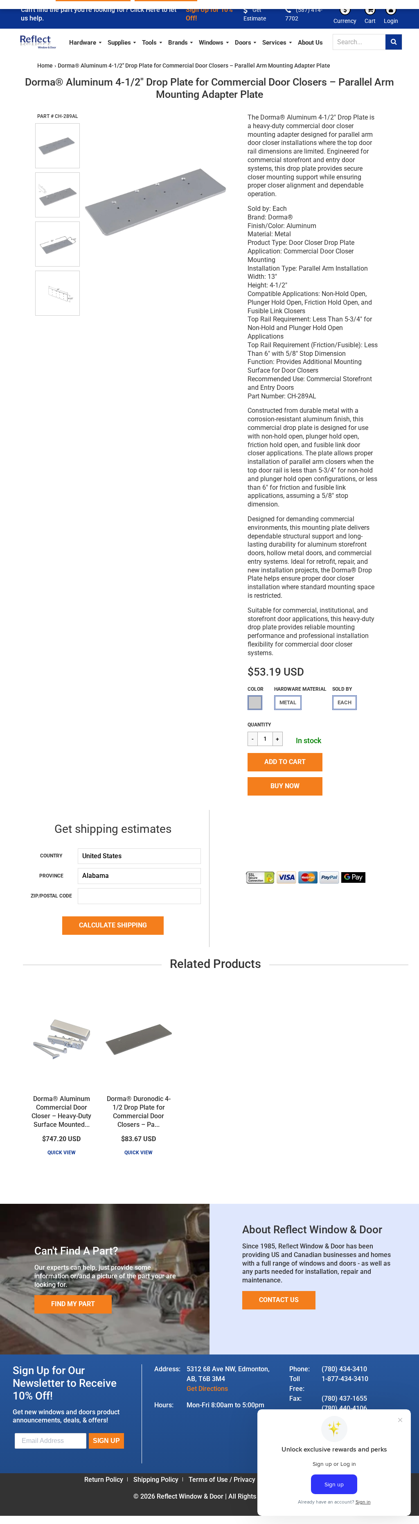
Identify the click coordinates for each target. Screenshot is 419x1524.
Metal (287, 702)
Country (51, 856)
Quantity (259, 725)
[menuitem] (85, 41)
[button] (285, 762)
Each (344, 702)
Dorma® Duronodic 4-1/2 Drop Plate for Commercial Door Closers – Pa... (139, 1111)
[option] (159, 200)
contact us (279, 1300)
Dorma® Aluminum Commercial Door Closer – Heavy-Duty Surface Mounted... (61, 1111)
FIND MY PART (73, 1304)
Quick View (61, 1152)
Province (51, 876)
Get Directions (207, 1389)
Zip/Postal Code (51, 896)
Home (45, 65)
